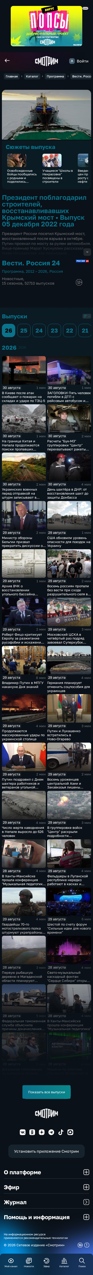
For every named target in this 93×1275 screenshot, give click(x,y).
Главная (12, 76)
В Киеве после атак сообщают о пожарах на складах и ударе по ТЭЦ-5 (23, 397)
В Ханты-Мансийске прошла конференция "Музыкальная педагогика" (69, 1025)
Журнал (15, 1202)
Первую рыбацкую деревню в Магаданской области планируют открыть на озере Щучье (22, 978)
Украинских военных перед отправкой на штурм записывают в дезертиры (19, 495)
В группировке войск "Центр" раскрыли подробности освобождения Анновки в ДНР (68, 835)
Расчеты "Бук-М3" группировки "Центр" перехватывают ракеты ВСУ (66, 447)
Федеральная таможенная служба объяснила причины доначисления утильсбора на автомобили (24, 1029)
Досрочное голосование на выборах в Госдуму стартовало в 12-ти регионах (22, 1075)
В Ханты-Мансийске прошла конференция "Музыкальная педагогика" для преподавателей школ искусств (24, 884)
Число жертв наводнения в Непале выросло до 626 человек (23, 832)
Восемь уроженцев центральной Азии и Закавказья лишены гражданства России (64, 785)
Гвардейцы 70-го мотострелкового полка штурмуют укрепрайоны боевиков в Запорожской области (23, 932)
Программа (55, 76)
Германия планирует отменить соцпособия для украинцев (68, 687)
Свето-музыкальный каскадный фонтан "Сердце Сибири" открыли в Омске (69, 978)
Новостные (12, 278)
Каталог (32, 76)
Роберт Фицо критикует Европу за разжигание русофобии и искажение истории (22, 640)
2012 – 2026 (36, 271)
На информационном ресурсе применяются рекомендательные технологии (36, 1236)
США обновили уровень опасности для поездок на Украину (68, 542)
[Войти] (72, 61)
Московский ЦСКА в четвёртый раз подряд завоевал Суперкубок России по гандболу (65, 640)
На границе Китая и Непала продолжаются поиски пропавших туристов (20, 447)
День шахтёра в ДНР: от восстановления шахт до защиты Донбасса (67, 493)
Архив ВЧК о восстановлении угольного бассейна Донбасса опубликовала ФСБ (22, 594)
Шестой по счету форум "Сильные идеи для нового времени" (69, 928)
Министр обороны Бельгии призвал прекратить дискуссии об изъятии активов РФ (23, 544)
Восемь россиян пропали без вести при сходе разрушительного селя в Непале (68, 592)
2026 (22, 347)
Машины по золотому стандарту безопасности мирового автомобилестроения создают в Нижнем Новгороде (67, 1079)
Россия (56, 271)
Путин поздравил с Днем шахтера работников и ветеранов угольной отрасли (22, 785)
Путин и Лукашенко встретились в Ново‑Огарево (63, 735)
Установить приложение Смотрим (46, 1151)
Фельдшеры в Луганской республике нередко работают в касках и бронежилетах (67, 882)
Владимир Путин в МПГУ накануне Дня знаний (22, 685)
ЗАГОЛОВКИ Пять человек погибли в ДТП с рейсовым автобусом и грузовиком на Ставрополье (69, 401)
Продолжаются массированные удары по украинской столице (23, 735)
